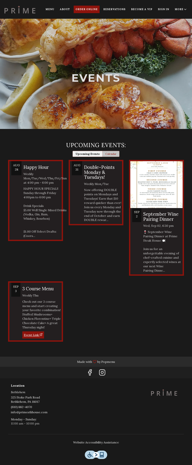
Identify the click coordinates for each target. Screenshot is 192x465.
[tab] (88, 154)
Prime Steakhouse (164, 392)
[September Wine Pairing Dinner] (156, 220)
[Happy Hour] (35, 203)
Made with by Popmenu (59, 361)
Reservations (114, 9)
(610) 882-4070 (21, 407)
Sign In (163, 9)
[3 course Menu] (35, 305)
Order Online (87, 9)
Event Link (31, 335)
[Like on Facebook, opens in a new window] (89, 373)
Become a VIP (141, 9)
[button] (181, 9)
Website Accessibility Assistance (96, 442)
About (65, 9)
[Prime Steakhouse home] (20, 9)
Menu (50, 9)
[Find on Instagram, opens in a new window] (102, 373)
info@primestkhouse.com (29, 412)
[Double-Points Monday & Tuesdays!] (96, 195)
